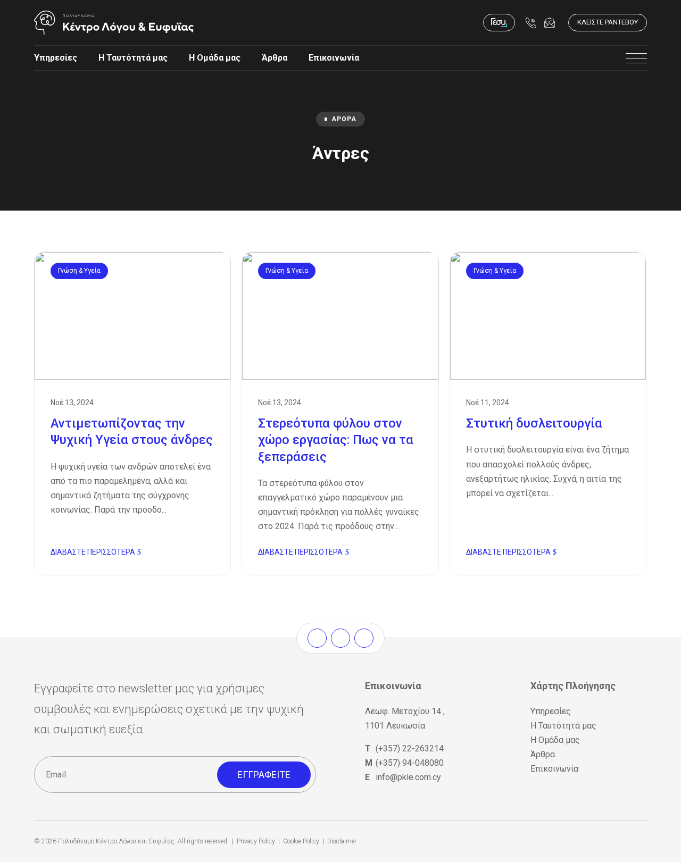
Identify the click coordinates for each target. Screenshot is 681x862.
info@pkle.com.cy (408, 777)
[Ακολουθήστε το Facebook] (317, 638)
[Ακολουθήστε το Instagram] (340, 638)
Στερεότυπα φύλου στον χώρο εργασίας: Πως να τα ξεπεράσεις (340, 413)
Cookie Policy (301, 841)
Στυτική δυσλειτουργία (548, 413)
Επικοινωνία (334, 58)
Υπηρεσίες (55, 58)
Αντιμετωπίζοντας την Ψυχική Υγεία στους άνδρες (132, 413)
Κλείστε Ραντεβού (607, 22)
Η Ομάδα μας (214, 58)
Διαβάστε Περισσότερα (93, 552)
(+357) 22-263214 (410, 748)
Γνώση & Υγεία (79, 270)
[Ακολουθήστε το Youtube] (363, 638)
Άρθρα (274, 58)
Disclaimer (341, 841)
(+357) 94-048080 (410, 763)
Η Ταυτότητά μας (133, 58)
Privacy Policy (256, 841)
